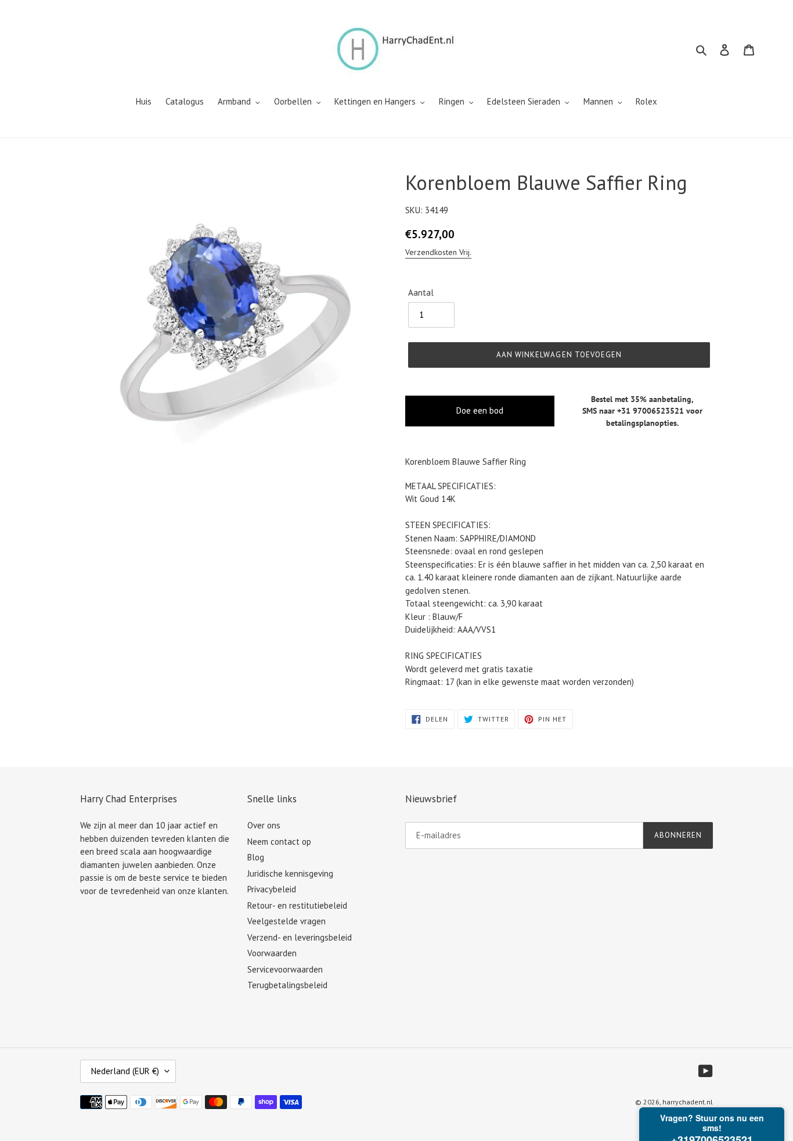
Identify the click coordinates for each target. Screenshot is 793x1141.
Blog (255, 857)
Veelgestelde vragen (286, 921)
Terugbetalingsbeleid (287, 985)
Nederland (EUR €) (125, 1071)
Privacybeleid (271, 889)
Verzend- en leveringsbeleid (299, 937)
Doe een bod (479, 410)
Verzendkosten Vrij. (438, 252)
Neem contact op (279, 841)
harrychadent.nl (687, 1101)
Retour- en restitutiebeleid (297, 905)
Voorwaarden (272, 953)
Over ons (263, 825)
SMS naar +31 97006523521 (633, 411)
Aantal (421, 292)
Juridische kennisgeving (290, 873)
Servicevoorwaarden (285, 969)
